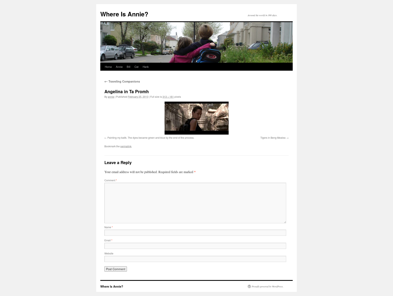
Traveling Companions (122, 81)
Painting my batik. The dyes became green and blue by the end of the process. (150, 137)
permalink (125, 146)
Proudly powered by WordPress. (267, 286)
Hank (146, 67)
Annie (119, 67)
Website (108, 253)
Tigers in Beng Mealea (273, 137)
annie (111, 96)
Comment (110, 180)
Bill (128, 67)
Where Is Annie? (124, 13)
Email (108, 240)
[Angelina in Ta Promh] (196, 118)
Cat (136, 67)
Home (108, 67)
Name (108, 227)
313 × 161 (168, 96)
